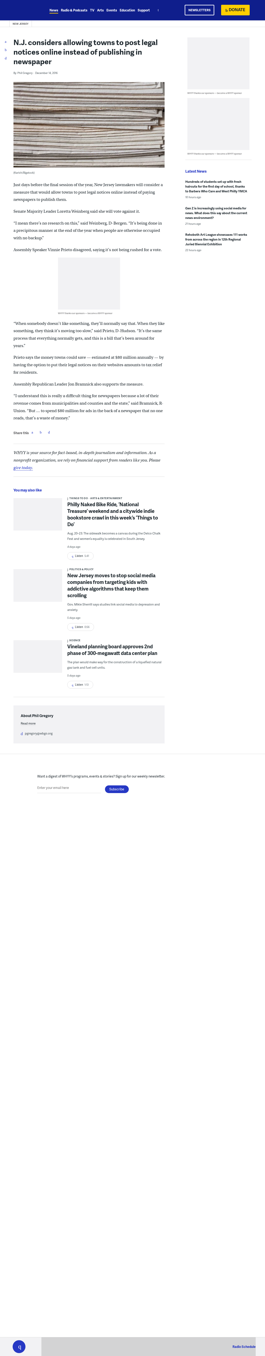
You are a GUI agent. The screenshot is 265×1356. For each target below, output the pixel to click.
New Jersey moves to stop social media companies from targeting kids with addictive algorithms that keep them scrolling (111, 585)
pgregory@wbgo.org (39, 733)
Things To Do (78, 498)
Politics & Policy (81, 569)
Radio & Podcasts (74, 10)
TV (92, 10)
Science (75, 640)
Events (111, 10)
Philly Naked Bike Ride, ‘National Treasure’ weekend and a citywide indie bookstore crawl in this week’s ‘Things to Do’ (112, 514)
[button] (19, 1346)
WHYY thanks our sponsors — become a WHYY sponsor (85, 313)
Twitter (40, 432)
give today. (23, 467)
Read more (28, 723)
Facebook (32, 432)
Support (144, 10)
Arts (100, 10)
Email (49, 432)
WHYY (24, 10)
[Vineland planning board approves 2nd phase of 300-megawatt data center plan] (37, 659)
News (53, 10)
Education (127, 10)
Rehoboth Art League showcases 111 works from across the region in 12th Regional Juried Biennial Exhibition (216, 239)
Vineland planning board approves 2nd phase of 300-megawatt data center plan (112, 649)
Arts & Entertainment (106, 498)
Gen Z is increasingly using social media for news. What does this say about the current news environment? (216, 213)
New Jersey (21, 24)
